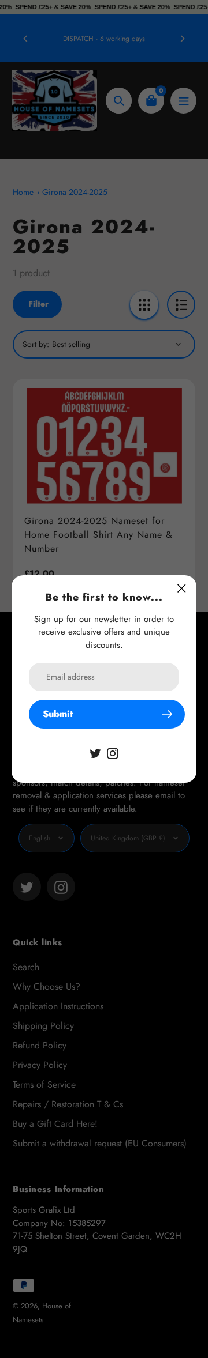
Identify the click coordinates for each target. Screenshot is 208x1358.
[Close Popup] (181, 588)
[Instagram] (112, 752)
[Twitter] (95, 752)
